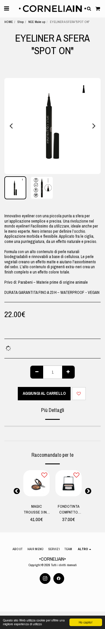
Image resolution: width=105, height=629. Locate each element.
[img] (36, 483)
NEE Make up (36, 21)
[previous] (11, 126)
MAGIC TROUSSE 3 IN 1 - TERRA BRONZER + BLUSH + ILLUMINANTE (36, 509)
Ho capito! (85, 622)
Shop (21, 21)
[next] (93, 126)
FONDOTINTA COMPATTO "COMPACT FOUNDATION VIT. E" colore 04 (68, 509)
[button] (6, 8)
